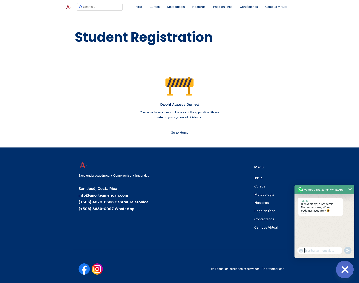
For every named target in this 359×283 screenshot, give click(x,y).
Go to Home (179, 132)
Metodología (176, 7)
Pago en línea (222, 7)
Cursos (155, 7)
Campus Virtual (276, 7)
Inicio (138, 7)
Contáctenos (249, 7)
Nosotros (198, 7)
